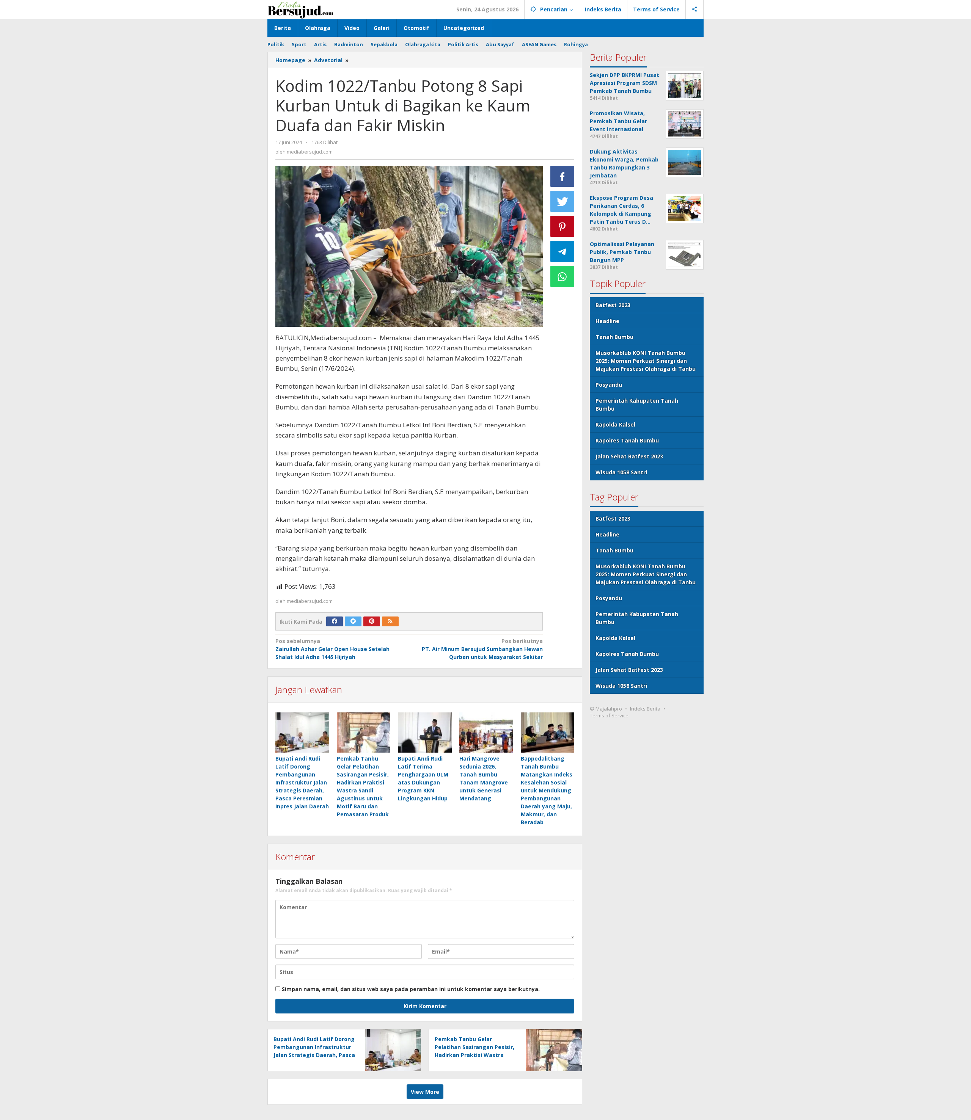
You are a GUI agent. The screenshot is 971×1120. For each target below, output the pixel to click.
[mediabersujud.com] (300, 9)
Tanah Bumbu (614, 336)
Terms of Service (609, 715)
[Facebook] (334, 621)
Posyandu (608, 384)
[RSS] (390, 621)
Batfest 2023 (612, 305)
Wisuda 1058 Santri (621, 472)
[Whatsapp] (562, 276)
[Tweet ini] (562, 201)
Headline (607, 321)
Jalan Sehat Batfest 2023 (629, 456)
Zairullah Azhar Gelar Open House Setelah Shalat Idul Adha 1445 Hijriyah (332, 648)
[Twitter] (353, 621)
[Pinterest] (371, 621)
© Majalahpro (606, 708)
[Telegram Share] (562, 251)
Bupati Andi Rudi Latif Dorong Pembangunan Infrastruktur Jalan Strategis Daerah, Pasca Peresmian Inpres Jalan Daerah (302, 782)
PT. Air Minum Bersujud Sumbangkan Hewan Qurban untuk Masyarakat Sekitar (482, 648)
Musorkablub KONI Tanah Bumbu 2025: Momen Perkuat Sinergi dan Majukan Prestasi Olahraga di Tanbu (645, 360)
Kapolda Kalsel (615, 424)
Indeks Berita (645, 708)
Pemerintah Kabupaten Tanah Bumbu (636, 404)
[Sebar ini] (562, 176)
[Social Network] (695, 9)
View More (425, 1091)
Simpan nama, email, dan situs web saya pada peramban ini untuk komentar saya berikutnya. (411, 989)
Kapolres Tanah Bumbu (627, 440)
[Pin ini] (562, 226)
